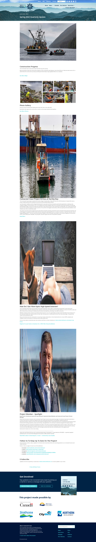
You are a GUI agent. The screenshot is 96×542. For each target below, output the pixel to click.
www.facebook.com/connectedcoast (36, 447)
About (46, 5)
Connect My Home (70, 7)
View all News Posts (35, 467)
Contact (54, 1)
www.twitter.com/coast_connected (34, 449)
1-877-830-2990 (66, 482)
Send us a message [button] (46, 486)
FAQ (43, 1)
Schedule (57, 5)
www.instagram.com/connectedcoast (36, 451)
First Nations (63, 5)
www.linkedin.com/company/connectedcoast (37, 454)
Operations (71, 5)
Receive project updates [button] (28, 486)
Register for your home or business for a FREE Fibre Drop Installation (37, 324)
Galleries (48, 1)
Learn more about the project (28, 535)
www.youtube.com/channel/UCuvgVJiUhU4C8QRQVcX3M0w (41, 452)
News (39, 1)
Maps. (50, 5)
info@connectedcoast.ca (69, 484)
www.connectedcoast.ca (46, 461)
